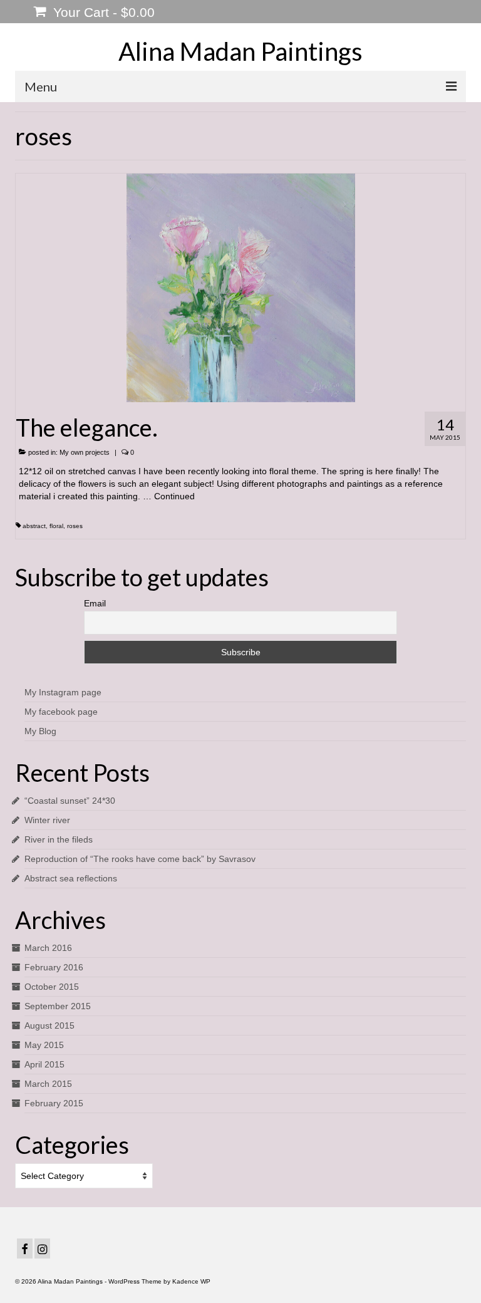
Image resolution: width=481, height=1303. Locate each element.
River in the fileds (58, 839)
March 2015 (48, 1084)
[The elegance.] (241, 287)
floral (56, 525)
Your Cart (102, 12)
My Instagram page (62, 692)
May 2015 (44, 1045)
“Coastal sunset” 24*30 (69, 801)
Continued (174, 496)
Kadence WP (191, 1281)
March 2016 (48, 948)
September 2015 (57, 1006)
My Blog (40, 731)
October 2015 (51, 987)
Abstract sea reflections (70, 878)
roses (75, 525)
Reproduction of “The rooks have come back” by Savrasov (140, 859)
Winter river (47, 820)
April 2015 (44, 1064)
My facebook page (61, 712)
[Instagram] (42, 1248)
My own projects (84, 452)
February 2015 (53, 1103)
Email (95, 603)
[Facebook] (25, 1248)
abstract (34, 525)
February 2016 (53, 967)
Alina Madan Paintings (240, 51)
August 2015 (49, 1025)
